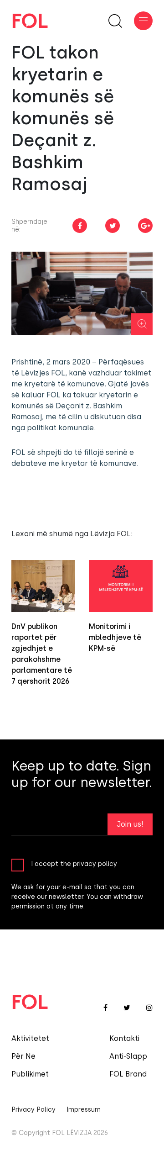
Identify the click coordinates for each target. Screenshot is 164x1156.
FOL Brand (128, 1074)
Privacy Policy (33, 1110)
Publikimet (30, 1074)
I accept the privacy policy (74, 864)
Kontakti (124, 1038)
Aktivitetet (30, 1038)
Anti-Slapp (128, 1056)
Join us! (130, 824)
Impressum (84, 1110)
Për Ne (23, 1056)
